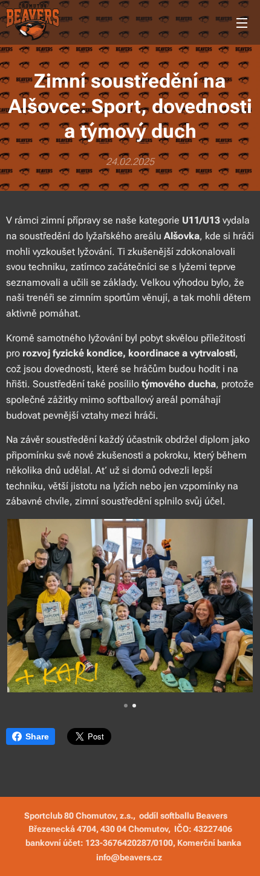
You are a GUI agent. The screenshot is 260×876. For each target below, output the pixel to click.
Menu (242, 22)
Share (37, 736)
